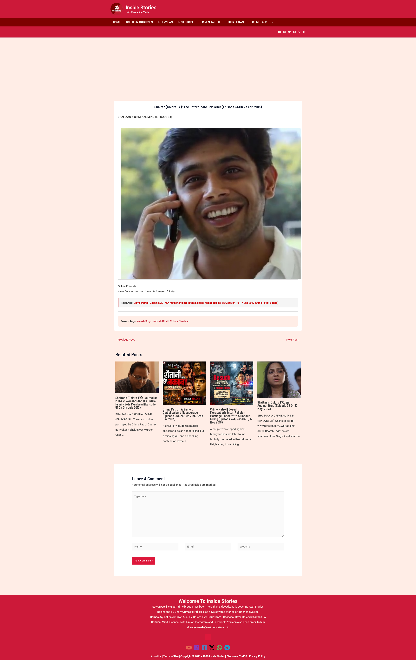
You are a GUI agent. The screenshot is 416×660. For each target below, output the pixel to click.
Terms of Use (170, 656)
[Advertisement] (208, 74)
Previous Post (124, 339)
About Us (156, 656)
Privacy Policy (257, 656)
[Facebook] (294, 32)
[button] (245, 22)
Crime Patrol (261, 22)
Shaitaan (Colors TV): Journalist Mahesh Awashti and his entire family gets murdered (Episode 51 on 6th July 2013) (136, 402)
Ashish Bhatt (161, 321)
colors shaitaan (179, 321)
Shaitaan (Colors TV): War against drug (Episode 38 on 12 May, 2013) (277, 405)
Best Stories (186, 22)
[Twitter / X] (212, 647)
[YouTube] (279, 32)
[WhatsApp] (299, 32)
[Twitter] (289, 32)
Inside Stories (141, 7)
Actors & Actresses (139, 22)
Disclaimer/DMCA (237, 656)
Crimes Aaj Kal (211, 22)
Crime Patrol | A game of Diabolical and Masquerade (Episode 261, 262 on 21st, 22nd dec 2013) (183, 414)
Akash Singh (144, 321)
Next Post (294, 339)
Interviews (165, 22)
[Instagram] (284, 32)
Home (116, 22)
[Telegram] (304, 32)
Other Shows (235, 22)
